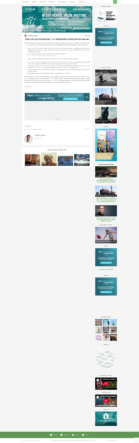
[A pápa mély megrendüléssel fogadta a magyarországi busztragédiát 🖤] (98, 330)
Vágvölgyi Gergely (32, 35)
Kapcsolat (67, 440)
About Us (88, 440)
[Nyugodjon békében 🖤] (106, 330)
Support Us (93, 440)
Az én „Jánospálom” (49, 164)
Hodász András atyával (38, 67)
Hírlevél (83, 440)
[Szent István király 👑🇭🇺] (106, 322)
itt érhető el (53, 80)
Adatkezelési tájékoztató (75, 440)
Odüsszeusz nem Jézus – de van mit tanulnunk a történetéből (104, 121)
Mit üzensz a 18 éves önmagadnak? (82, 164)
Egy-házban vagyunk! (100, 423)
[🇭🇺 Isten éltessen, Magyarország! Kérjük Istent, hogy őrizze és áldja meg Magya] (98, 322)
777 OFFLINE (28, 86)
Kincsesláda (62, 2)
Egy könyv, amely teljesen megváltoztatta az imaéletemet (32, 164)
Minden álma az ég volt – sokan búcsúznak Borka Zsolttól (106, 83)
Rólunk (72, 2)
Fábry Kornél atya (65, 67)
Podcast (43, 2)
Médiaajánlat (55, 440)
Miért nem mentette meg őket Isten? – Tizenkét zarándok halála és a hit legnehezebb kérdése (104, 101)
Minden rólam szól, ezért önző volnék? (105, 241)
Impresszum (61, 440)
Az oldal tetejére (111, 440)
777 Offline (28, 126)
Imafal (34, 2)
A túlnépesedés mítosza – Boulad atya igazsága (65, 164)
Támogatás (82, 2)
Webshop (52, 2)
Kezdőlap (25, 2)
